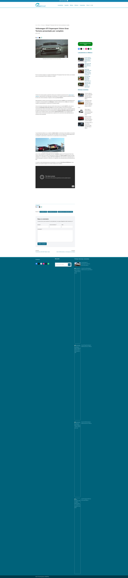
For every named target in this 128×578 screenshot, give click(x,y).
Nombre (39, 224)
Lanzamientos (60, 5)
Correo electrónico (53, 224)
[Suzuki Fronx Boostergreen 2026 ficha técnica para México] (77, 305)
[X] (81, 49)
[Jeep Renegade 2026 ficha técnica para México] (77, 536)
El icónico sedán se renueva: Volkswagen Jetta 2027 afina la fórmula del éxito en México (88, 59)
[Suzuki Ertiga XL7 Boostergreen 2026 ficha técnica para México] (77, 264)
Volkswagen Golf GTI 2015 (52, 211)
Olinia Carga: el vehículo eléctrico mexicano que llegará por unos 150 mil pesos (88, 112)
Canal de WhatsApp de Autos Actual (85, 44)
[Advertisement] (64, 15)
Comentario (40, 229)
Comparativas (82, 5)
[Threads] (88, 49)
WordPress (47, 576)
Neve (36, 576)
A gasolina (66, 5)
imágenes (37, 96)
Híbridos (71, 5)
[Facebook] (79, 49)
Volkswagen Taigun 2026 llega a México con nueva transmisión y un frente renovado (88, 84)
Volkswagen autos (43, 211)
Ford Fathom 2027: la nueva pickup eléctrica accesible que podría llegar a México (88, 125)
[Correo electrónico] (84, 49)
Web (62, 224)
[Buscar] (69, 264)
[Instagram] (86, 49)
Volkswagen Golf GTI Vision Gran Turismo (65, 211)
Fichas (87, 5)
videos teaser (71, 94)
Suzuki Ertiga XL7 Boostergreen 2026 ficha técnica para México (85, 264)
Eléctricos (76, 5)
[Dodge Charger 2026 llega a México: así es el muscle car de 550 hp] (81, 66)
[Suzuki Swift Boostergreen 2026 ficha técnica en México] (77, 459)
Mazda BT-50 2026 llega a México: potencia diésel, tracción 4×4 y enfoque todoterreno (88, 78)
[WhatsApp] (91, 49)
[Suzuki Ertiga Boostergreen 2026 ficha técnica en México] (77, 382)
